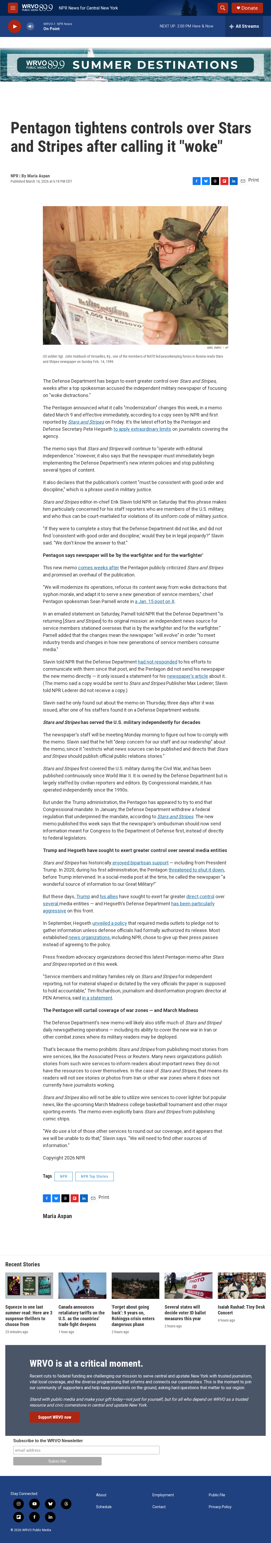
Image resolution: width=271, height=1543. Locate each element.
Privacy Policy (220, 1507)
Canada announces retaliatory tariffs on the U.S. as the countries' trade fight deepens (81, 1315)
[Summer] (135, 65)
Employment (163, 1495)
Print (253, 180)
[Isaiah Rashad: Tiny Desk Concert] (242, 1285)
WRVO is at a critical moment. (86, 1363)
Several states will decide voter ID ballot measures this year (185, 1312)
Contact (159, 1507)
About (101, 1495)
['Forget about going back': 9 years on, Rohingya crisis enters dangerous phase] (136, 1285)
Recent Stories (22, 1264)
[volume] (30, 26)
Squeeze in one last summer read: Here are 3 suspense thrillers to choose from (28, 1315)
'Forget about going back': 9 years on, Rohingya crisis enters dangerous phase (133, 1315)
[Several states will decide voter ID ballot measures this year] (189, 1285)
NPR (63, 1176)
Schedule (104, 1507)
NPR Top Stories (94, 1176)
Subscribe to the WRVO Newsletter (48, 1440)
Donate (249, 8)
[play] (14, 26)
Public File (217, 1495)
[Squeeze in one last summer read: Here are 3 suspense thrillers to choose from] (29, 1285)
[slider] (39, 26)
